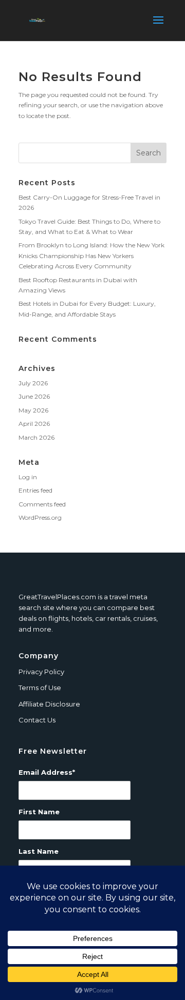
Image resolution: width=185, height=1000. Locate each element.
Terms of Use (39, 687)
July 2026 (33, 383)
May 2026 (33, 410)
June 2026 (34, 396)
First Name (39, 812)
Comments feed (42, 504)
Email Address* (46, 772)
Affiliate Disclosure (49, 704)
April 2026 (34, 423)
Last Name (38, 851)
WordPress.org (40, 517)
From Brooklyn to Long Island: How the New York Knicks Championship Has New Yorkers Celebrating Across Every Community (91, 255)
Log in (27, 477)
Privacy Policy (41, 672)
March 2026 (36, 437)
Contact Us (36, 720)
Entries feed (35, 490)
